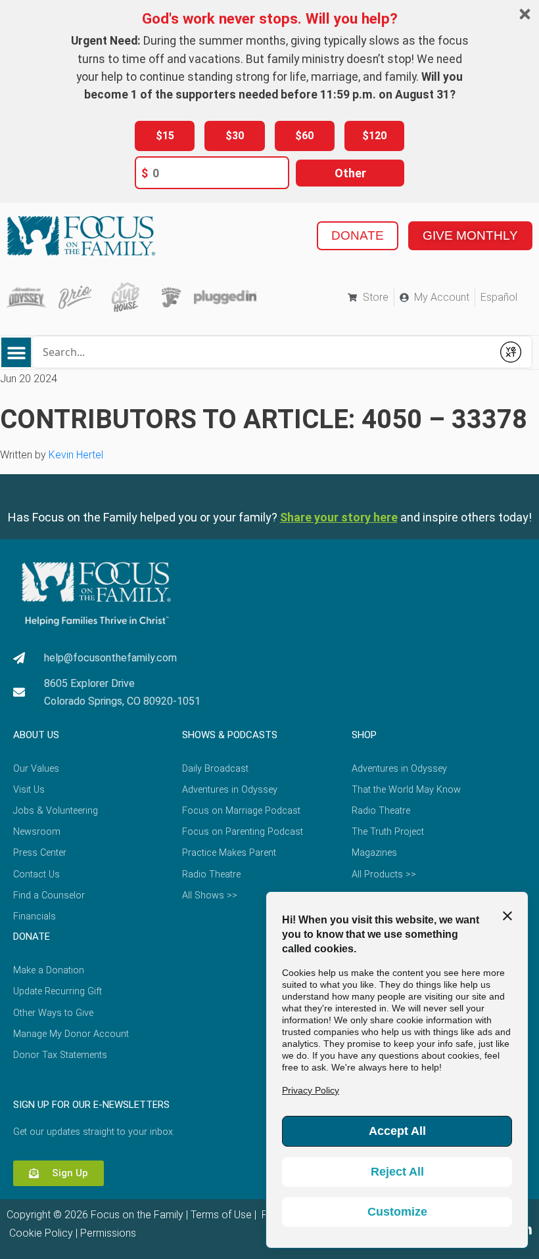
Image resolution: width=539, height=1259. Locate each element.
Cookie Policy (40, 1233)
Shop (364, 735)
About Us (36, 735)
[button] (16, 352)
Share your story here (339, 517)
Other (350, 173)
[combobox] (262, 352)
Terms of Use (221, 1214)
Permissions (108, 1233)
